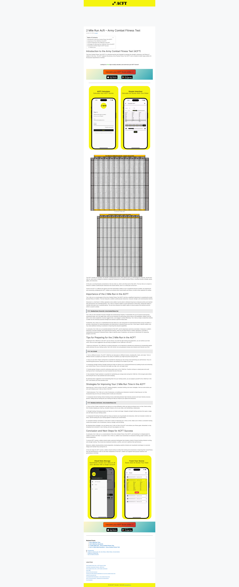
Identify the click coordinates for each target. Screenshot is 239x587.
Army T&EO (88, 570)
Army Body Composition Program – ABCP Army (95, 567)
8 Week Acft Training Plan (93, 553)
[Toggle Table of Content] (113, 38)
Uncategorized (91, 550)
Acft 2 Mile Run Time (94, 542)
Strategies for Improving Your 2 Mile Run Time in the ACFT (101, 44)
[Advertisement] (119, 16)
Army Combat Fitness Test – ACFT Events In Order (96, 565)
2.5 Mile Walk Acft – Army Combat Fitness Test (101, 545)
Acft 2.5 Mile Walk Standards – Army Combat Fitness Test (104, 547)
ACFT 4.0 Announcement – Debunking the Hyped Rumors (97, 578)
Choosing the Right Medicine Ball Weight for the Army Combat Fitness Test (100, 573)
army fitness (103, 551)
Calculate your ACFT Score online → (119, 72)
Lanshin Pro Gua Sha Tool (91, 575)
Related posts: (93, 47)
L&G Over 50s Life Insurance (91, 571)
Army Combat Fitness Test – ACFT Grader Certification (96, 568)
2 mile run (90, 551)
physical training (116, 551)
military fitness (109, 551)
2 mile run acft (95, 551)
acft (99, 551)
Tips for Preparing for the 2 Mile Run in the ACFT (99, 42)
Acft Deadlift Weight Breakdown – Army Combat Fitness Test (98, 576)
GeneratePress (127, 585)
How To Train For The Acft (93, 554)
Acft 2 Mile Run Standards (96, 544)
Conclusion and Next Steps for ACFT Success (98, 45)
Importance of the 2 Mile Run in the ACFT (97, 41)
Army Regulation (89, 579)
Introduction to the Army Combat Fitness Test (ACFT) (100, 39)
